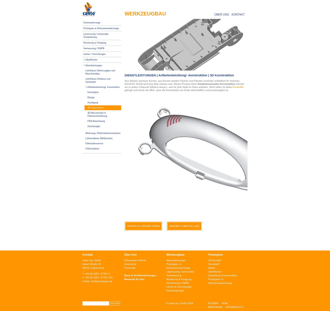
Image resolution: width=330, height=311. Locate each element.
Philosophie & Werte (135, 260)
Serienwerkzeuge (91, 22)
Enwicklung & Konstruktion (222, 275)
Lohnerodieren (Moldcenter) (98, 138)
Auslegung (92, 102)
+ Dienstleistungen (92, 65)
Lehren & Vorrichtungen (179, 286)
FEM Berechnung (96, 121)
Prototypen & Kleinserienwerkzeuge (101, 28)
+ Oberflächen (90, 59)
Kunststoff (213, 264)
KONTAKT (238, 14)
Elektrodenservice (94, 143)
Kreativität (238, 87)
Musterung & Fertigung (94, 42)
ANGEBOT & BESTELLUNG (184, 226)
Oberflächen (215, 271)
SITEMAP (213, 303)
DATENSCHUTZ (234, 307)
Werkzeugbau (175, 254)
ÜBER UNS (221, 14)
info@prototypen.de (101, 281)
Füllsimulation (92, 148)
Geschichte (130, 264)
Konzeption (93, 92)
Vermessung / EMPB (93, 48)
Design (90, 97)
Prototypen (215, 254)
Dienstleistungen (175, 290)
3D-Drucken (214, 260)
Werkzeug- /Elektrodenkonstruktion (102, 133)
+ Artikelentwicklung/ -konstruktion (102, 87)
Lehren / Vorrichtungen (94, 54)
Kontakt (87, 254)
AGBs (225, 303)
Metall (211, 267)
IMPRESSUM (215, 307)
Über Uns (130, 254)
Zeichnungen (93, 126)
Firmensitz (130, 267)
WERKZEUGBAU (145, 14)
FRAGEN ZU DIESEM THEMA (143, 226)
